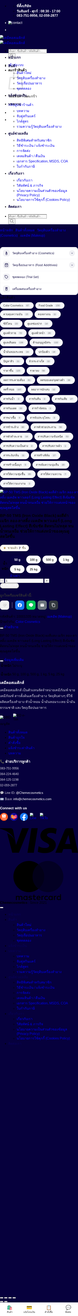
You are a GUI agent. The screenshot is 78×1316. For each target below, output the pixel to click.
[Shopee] (4, 817)
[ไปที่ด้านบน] (1, 907)
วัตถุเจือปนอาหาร (29, 83)
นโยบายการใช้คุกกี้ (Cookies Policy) (43, 199)
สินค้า (12, 66)
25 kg (33, 569)
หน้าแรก (14, 57)
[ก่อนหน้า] (1, 1301)
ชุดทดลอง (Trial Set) (25, 277)
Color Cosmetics (28, 622)
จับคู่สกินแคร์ (26, 116)
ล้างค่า (15, 576)
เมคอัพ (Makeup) (32, 235)
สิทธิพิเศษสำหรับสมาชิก (34, 140)
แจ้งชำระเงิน (17, 95)
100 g (33, 559)
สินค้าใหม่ (24, 73)
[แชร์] (10, 1297)
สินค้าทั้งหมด (25, 230)
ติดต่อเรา (14, 206)
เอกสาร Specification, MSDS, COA (42, 161)
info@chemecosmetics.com (32, 799)
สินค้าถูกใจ (16, 737)
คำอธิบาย (10, 627)
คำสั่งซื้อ (14, 743)
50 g (17, 559)
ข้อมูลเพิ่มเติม (13, 660)
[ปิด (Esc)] (14, 1297)
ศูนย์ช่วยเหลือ (18, 133)
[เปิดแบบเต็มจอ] (5, 1297)
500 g (50, 559)
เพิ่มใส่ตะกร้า (9, 585)
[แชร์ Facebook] (19, 605)
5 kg (17, 569)
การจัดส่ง (23, 151)
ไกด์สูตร (22, 121)
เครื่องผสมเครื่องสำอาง (26, 289)
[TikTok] (44, 817)
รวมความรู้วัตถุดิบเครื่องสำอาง (39, 126)
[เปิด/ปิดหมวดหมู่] (72, 253)
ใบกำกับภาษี (26, 166)
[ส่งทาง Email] (42, 605)
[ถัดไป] (5, 1301)
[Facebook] (24, 817)
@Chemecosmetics (29, 792)
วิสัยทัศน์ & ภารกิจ (30, 185)
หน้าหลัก (6, 230)
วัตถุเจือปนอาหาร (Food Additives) (34, 265)
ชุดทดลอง (24, 88)
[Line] (34, 817)
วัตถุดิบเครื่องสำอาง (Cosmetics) (33, 253)
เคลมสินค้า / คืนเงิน (31, 156)
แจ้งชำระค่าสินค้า (21, 748)
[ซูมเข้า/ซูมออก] (1, 1297)
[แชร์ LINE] (31, 605)
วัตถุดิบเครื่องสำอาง (31, 78)
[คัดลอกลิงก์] (53, 605)
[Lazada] (14, 817)
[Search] (11, 221)
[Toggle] (1, 628)
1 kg (66, 559)
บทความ (14, 104)
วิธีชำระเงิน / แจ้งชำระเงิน (35, 145)
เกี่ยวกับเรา (16, 173)
